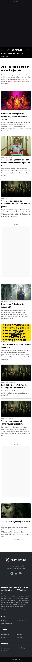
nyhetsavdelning (13, 81)
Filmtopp (3, 53)
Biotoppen (4, 621)
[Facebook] (11, 573)
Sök (27, 50)
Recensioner (20, 53)
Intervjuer (19, 634)
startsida (24, 81)
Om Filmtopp (5, 651)
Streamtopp (4, 56)
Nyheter (10, 53)
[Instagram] (16, 573)
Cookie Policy (21, 648)
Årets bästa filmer (6, 623)
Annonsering (5, 648)
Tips (14, 53)
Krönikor (19, 637)
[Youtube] (20, 573)
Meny (2, 50)
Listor (3, 637)
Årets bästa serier (22, 621)
